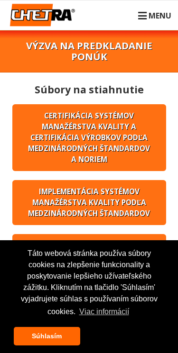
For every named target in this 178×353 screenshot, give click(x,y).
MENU (160, 15)
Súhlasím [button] (47, 336)
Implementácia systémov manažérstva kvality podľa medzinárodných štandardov (89, 202)
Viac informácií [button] (104, 312)
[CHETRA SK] (44, 20)
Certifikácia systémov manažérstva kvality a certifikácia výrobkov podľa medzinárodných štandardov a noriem (89, 137)
